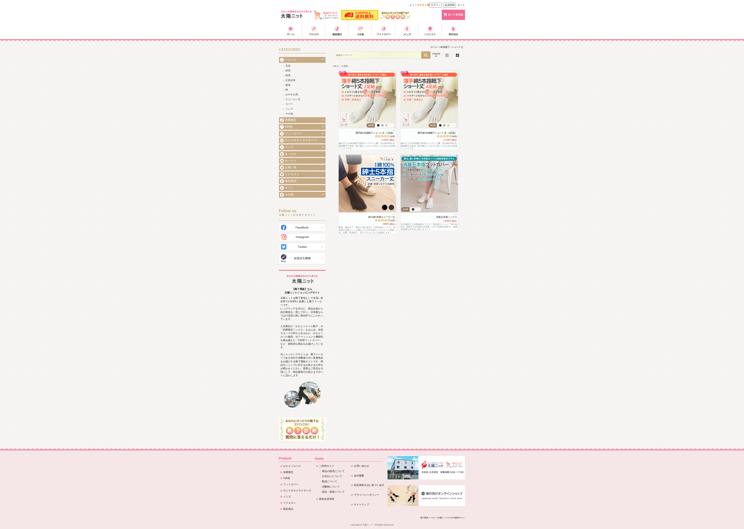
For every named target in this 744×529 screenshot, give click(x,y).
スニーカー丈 (293, 99)
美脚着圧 (290, 120)
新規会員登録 (326, 499)
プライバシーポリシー (366, 495)
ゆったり (290, 160)
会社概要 (359, 476)
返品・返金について (333, 492)
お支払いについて (332, 476)
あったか (290, 153)
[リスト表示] (447, 55)
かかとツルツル (292, 466)
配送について (329, 481)
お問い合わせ (361, 466)
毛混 (287, 66)
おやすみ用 (291, 94)
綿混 (287, 70)
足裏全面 (290, 80)
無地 (287, 85)
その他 (289, 114)
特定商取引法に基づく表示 (369, 485)
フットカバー (293, 133)
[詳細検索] (436, 55)
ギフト (289, 187)
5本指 (288, 126)
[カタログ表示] (457, 55)
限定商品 (290, 181)
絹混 (287, 75)
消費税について (331, 487)
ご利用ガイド (326, 466)
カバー (289, 104)
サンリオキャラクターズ (301, 140)
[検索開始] (426, 55)
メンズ (289, 109)
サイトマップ (361, 504)
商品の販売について (333, 471)
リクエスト (292, 174)
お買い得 (290, 167)
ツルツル (290, 59)
